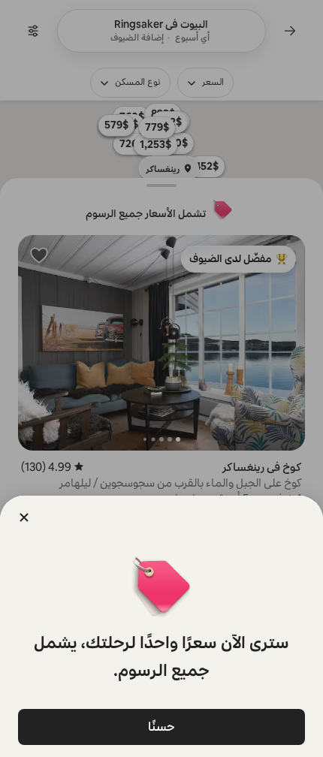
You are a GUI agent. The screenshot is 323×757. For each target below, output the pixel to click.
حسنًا (161, 726)
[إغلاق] (24, 517)
